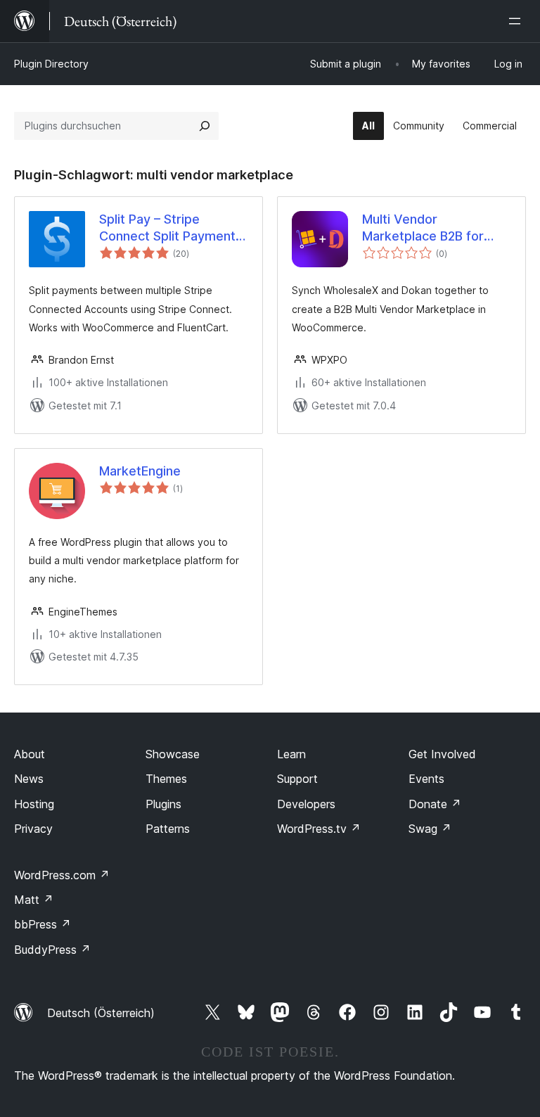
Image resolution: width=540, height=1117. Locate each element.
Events (426, 779)
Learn (291, 754)
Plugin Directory (51, 64)
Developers (306, 804)
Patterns (168, 829)
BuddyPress (52, 950)
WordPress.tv (319, 829)
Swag (430, 829)
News (29, 779)
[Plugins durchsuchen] (205, 126)
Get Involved (442, 754)
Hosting (34, 804)
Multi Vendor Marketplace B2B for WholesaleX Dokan (423, 228)
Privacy (33, 829)
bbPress (42, 924)
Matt (33, 900)
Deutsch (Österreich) (101, 1013)
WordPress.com (62, 875)
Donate (435, 804)
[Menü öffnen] (517, 21)
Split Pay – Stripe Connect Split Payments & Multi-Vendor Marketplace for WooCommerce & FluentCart (171, 228)
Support (297, 779)
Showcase (173, 754)
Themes (166, 779)
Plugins (163, 804)
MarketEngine (140, 471)
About (29, 754)
